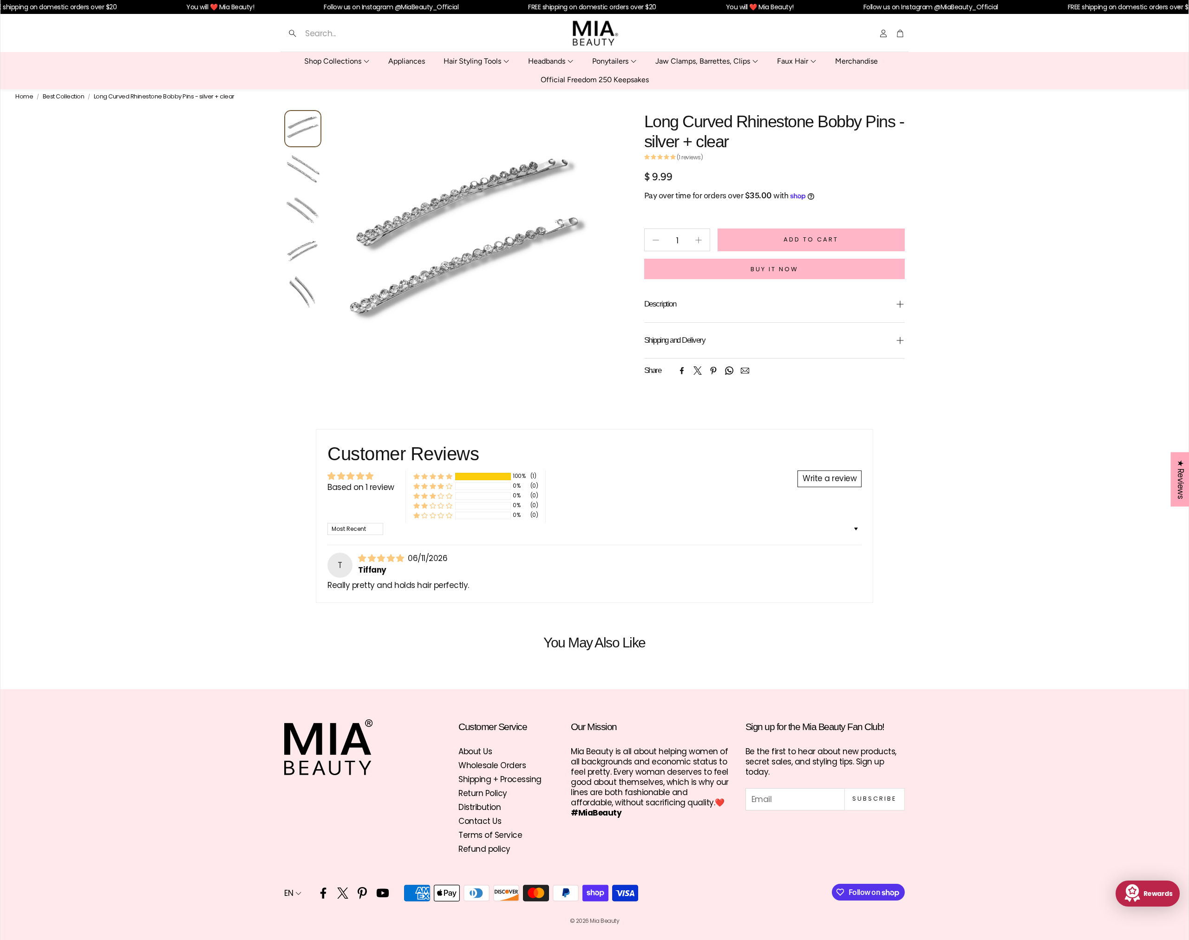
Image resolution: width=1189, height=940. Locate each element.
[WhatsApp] (729, 370)
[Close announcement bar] (1179, 7)
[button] (374, 33)
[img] (382, 558)
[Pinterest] (713, 370)
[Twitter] (697, 370)
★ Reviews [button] (1180, 479)
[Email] (745, 370)
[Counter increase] (698, 240)
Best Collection (64, 97)
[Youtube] (382, 893)
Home (24, 97)
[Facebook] (682, 370)
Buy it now (774, 269)
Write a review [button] (829, 478)
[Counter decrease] (655, 240)
